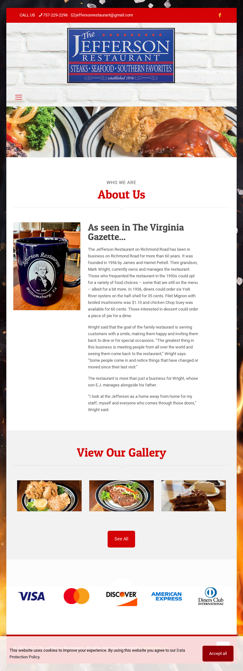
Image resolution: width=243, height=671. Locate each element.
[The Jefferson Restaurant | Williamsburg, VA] (121, 55)
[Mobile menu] (18, 97)
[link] (32, 596)
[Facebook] (219, 15)
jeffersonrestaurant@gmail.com (104, 15)
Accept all (218, 653)
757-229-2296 (55, 15)
